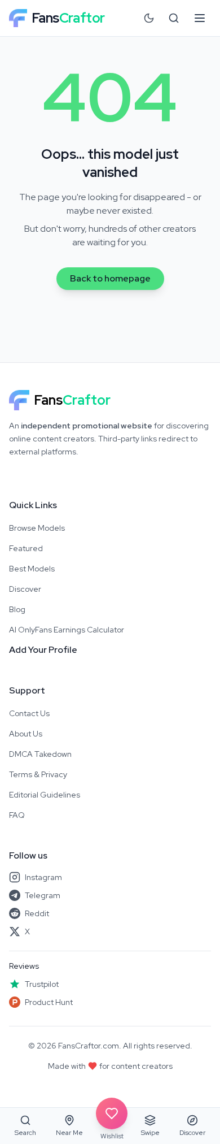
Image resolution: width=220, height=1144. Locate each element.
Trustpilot (42, 984)
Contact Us (29, 713)
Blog (17, 609)
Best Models (32, 569)
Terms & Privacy (38, 774)
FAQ (17, 815)
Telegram (42, 895)
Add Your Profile (43, 650)
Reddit (37, 913)
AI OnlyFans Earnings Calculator (66, 630)
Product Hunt (49, 1002)
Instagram (43, 877)
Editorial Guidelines (44, 795)
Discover (25, 589)
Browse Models (37, 528)
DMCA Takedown (40, 754)
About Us (25, 734)
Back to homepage (110, 278)
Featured (26, 548)
